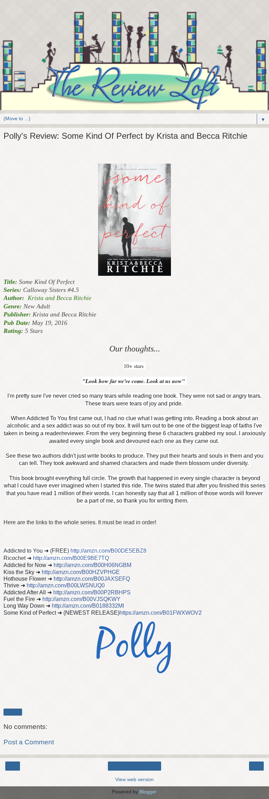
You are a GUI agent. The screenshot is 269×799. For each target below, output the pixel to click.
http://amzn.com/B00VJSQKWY (81, 599)
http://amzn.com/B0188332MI (88, 606)
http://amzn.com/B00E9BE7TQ (71, 558)
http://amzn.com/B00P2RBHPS (92, 592)
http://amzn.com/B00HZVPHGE (81, 572)
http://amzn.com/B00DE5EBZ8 (108, 551)
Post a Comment (29, 742)
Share (13, 712)
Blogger (147, 791)
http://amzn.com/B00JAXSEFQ (92, 579)
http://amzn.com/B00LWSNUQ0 (66, 585)
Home (134, 766)
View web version (134, 779)
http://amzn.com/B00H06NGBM (92, 565)
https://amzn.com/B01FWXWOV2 (160, 613)
